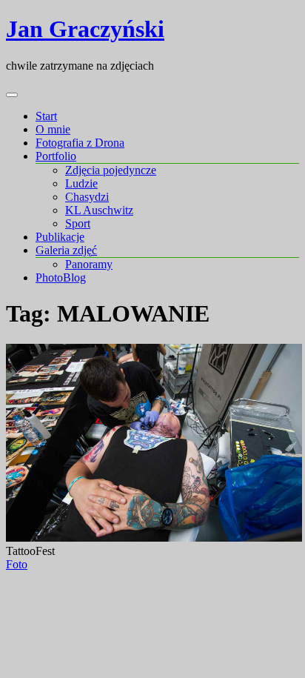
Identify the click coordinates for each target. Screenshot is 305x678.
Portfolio (56, 156)
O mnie (53, 129)
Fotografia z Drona (80, 142)
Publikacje (60, 236)
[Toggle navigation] (12, 95)
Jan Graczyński (85, 29)
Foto (16, 564)
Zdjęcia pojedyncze (110, 170)
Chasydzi (87, 196)
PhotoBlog (61, 277)
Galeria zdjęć (66, 250)
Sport (77, 223)
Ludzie (81, 183)
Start (46, 116)
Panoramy (89, 264)
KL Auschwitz (99, 210)
